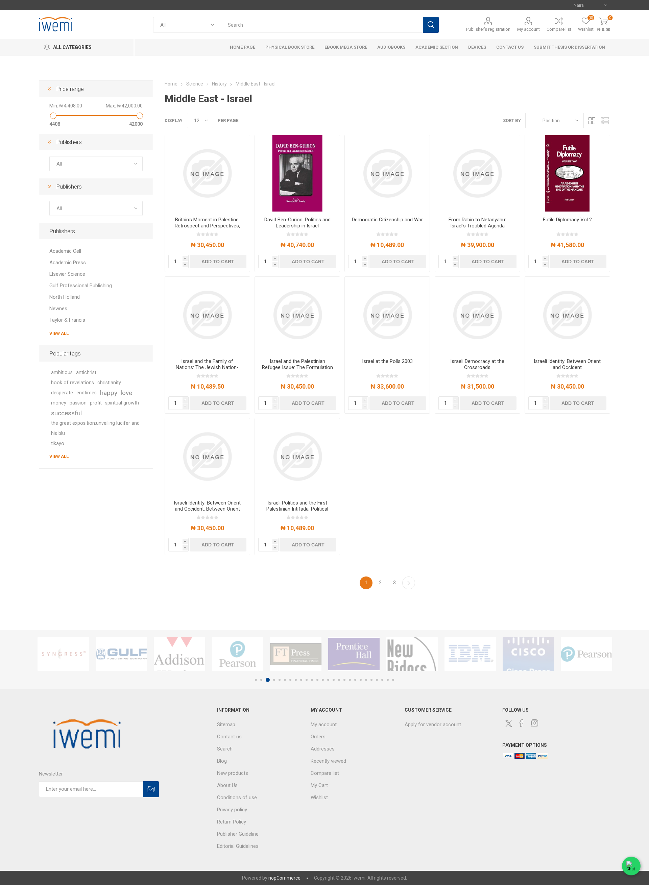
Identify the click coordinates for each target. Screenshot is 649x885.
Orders (318, 737)
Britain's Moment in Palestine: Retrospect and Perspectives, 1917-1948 (207, 226)
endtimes (86, 393)
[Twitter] (508, 723)
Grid (592, 120)
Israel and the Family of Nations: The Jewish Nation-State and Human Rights (207, 367)
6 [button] (285, 680)
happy (108, 393)
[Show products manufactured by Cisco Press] (528, 654)
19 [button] (355, 680)
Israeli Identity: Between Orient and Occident (567, 364)
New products (232, 773)
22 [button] (371, 680)
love (126, 393)
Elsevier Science (67, 274)
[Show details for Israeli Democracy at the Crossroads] (477, 315)
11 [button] (312, 680)
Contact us (229, 737)
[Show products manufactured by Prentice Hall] (354, 654)
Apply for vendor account (433, 724)
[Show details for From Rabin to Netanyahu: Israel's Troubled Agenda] (477, 173)
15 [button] (334, 680)
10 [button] (307, 680)
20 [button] (361, 680)
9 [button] (301, 680)
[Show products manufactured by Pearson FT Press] (237, 654)
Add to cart (217, 261)
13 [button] (323, 680)
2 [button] (261, 680)
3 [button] (268, 680)
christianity (109, 383)
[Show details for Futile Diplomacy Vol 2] (567, 173)
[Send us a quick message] (631, 867)
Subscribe (151, 789)
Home (171, 84)
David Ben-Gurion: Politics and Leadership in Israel (297, 223)
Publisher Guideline (238, 834)
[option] (63, 654)
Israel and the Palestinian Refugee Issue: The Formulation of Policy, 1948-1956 (297, 367)
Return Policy (231, 822)
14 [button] (328, 680)
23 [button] (377, 680)
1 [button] (256, 680)
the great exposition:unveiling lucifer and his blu (95, 428)
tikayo (57, 443)
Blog (222, 761)
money (58, 403)
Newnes (58, 308)
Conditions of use (237, 797)
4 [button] (274, 680)
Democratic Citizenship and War (387, 220)
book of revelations (72, 383)
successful (66, 413)
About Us (227, 785)
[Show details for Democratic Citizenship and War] (387, 173)
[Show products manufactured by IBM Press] (470, 654)
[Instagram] (534, 723)
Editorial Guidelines (238, 846)
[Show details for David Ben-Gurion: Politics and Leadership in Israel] (297, 173)
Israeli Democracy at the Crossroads (477, 364)
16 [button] (339, 680)
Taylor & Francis (67, 320)
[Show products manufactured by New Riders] (412, 654)
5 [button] (280, 680)
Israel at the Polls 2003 (387, 361)
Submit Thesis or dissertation (569, 47)
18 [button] (350, 680)
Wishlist (319, 797)
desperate (62, 393)
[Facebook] (521, 723)
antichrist (86, 372)
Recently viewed (328, 761)
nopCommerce (284, 878)
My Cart (319, 785)
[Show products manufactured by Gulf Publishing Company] (121, 654)
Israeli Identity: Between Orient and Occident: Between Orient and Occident (207, 509)
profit (96, 403)
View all (59, 333)
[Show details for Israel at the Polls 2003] (387, 315)
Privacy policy (232, 810)
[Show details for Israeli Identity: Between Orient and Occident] (567, 315)
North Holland (64, 297)
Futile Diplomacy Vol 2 (567, 220)
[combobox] (322, 25)
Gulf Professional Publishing (80, 285)
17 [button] (344, 680)
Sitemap (226, 724)
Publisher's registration (488, 29)
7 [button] (290, 680)
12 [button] (317, 680)
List (605, 120)
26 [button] (393, 680)
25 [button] (388, 680)
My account (528, 29)
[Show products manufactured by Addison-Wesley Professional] (179, 654)
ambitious (62, 372)
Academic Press (67, 263)
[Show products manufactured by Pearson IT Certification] (586, 654)
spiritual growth (122, 403)
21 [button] (366, 680)
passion (78, 403)
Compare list (559, 29)
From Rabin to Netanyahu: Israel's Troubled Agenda (477, 223)
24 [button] (382, 680)
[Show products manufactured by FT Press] (295, 654)
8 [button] (296, 680)
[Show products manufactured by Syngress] (63, 654)
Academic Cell (65, 251)
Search (431, 25)
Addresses (323, 749)
